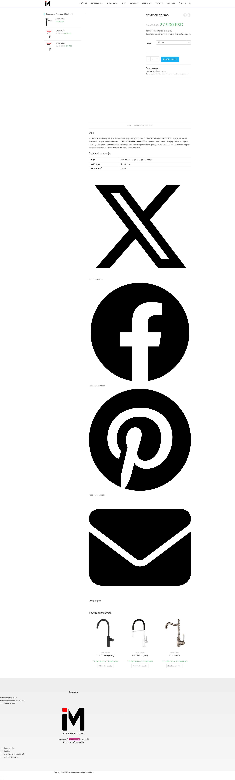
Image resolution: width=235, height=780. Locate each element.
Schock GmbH (9, 704)
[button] (73, 697)
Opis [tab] (129, 126)
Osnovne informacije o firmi (15, 754)
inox (161, 74)
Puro (122, 159)
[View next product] (189, 15)
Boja (149, 43)
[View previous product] (185, 15)
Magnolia (142, 159)
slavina (185, 74)
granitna (156, 74)
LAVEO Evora (174, 655)
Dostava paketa (10, 697)
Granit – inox (126, 164)
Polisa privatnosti (11, 757)
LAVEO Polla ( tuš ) (140, 655)
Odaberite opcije (105, 666)
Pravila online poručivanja (14, 700)
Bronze (128, 159)
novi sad (174, 74)
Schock (157, 71)
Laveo (102, 653)
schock (179, 74)
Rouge (149, 159)
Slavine (163, 71)
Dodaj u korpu (170, 59)
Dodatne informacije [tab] (143, 126)
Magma (135, 159)
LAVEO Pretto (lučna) (105, 655)
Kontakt (7, 751)
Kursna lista (9, 748)
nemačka (166, 74)
